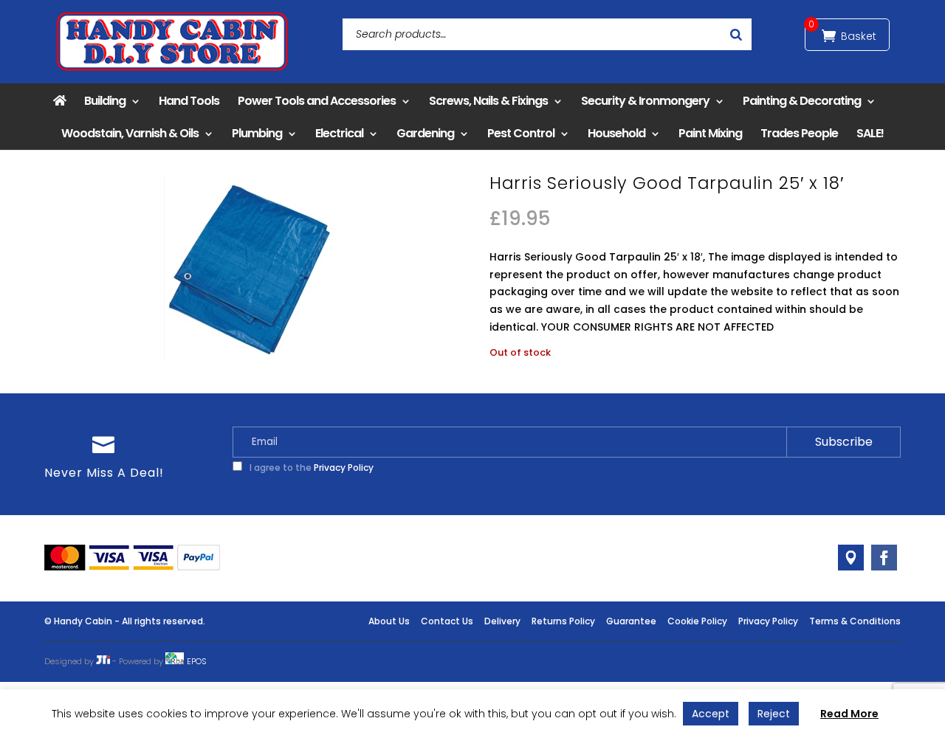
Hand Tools (189, 100)
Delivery (502, 621)
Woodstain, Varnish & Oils (130, 133)
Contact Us (447, 621)
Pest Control (520, 133)
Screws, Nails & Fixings (488, 100)
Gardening (425, 133)
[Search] (736, 34)
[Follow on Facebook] (884, 557)
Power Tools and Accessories (317, 100)
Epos (197, 661)
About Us (389, 621)
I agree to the (310, 467)
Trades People (799, 133)
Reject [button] (773, 713)
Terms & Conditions (855, 621)
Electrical (339, 133)
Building (105, 100)
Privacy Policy (344, 467)
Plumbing (257, 133)
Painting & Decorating (802, 100)
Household (616, 133)
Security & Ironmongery (645, 100)
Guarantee (631, 621)
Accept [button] (710, 713)
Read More (849, 713)
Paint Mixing (710, 133)
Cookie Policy (697, 621)
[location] (851, 557)
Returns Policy (563, 621)
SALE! (870, 133)
